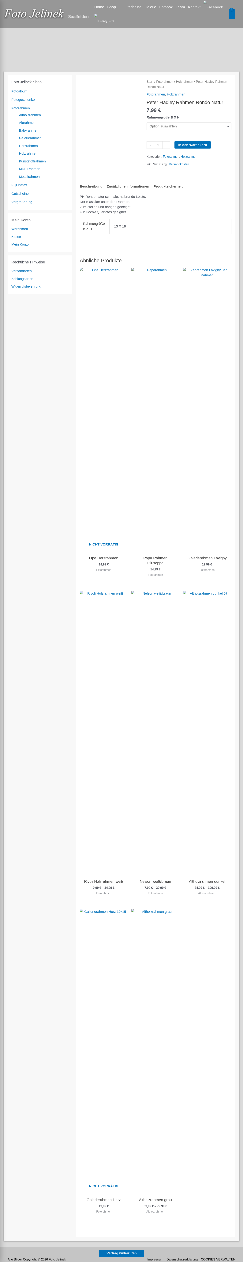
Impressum (155, 1259)
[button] (118, 7)
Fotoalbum (19, 91)
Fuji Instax (19, 185)
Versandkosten (179, 164)
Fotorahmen (20, 108)
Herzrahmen (28, 146)
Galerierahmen (30, 138)
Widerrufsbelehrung (26, 286)
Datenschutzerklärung (182, 1259)
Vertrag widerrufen (122, 1253)
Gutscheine (20, 194)
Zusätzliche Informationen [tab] (128, 186)
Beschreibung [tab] (91, 186)
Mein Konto (20, 244)
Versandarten (21, 271)
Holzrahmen (28, 153)
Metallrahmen (29, 177)
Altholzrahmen (30, 115)
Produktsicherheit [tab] (168, 186)
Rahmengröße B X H (163, 117)
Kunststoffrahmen (32, 161)
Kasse (16, 237)
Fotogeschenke (23, 100)
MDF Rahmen (29, 169)
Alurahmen (27, 123)
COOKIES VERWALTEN (218, 1259)
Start (150, 81)
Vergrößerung (21, 202)
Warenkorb (19, 229)
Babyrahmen (28, 130)
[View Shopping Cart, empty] (232, 14)
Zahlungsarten (22, 279)
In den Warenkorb (192, 145)
